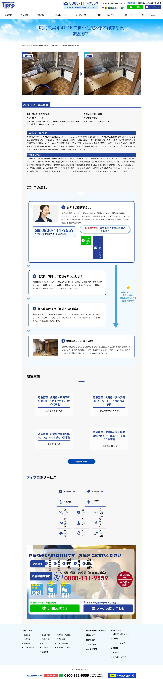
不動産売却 (61, 639)
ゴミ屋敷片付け (60, 15)
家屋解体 (45, 652)
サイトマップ (116, 652)
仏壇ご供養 (46, 639)
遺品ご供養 (46, 635)
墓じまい (45, 643)
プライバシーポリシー (119, 657)
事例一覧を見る (81, 461)
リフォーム (46, 647)
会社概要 (114, 638)
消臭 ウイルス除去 (63, 647)
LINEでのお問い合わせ (121, 634)
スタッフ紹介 (91, 644)
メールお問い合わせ (154, 7)
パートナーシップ (118, 643)
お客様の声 (90, 639)
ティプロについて (148, 15)
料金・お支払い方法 (106, 15)
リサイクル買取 (62, 643)
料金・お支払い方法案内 (96, 630)
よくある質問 (91, 649)
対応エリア (127, 15)
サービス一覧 (80, 15)
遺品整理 (8, 15)
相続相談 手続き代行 (64, 635)
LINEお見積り (136, 7)
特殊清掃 (40, 15)
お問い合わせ (116, 630)
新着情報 (114, 647)
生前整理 (24, 15)
